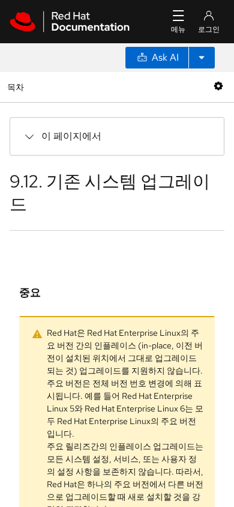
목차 (17, 87)
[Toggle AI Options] (201, 57)
